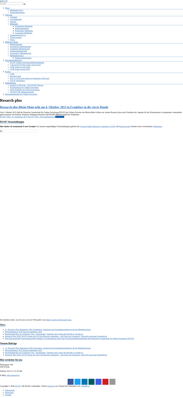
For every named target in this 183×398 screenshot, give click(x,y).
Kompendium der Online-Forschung (24, 87)
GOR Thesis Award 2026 (20, 67)
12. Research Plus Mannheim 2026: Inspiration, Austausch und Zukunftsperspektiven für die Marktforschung (48, 330)
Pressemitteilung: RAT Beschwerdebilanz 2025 (23, 332)
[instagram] (98, 382)
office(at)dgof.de (13, 375)
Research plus (15, 76)
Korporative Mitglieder (24, 31)
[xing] (91, 382)
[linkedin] (85, 382)
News (7, 8)
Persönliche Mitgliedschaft (20, 47)
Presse (12, 40)
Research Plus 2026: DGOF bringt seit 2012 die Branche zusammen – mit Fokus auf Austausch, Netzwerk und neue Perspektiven (56, 336)
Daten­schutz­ (10, 390)
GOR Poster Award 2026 (20, 69)
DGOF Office (5, 117)
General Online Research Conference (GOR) (97, 126)
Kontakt (8, 395)
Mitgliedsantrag (16, 44)
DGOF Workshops (17, 81)
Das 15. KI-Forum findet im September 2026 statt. (29, 78)
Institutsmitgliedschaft (18, 51)
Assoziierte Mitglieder (23, 33)
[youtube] (105, 382)
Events (7, 71)
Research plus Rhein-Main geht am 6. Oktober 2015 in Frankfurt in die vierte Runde (54, 107)
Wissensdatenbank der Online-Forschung (21, 94)
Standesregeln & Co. (18, 35)
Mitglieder (14, 24)
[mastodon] (112, 382)
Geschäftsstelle (16, 19)
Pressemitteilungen (17, 12)
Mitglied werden (11, 42)
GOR (12, 74)
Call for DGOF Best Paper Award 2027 (25, 65)
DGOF (30, 117)
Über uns (8, 15)
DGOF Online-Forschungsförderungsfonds (27, 63)
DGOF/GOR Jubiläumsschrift (22, 92)
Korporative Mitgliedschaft (20, 53)
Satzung (13, 22)
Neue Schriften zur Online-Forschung (25, 90)
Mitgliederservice (17, 56)
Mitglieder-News (16, 10)
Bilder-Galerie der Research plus (58, 320)
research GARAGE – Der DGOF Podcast (26, 85)
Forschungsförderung (13, 60)
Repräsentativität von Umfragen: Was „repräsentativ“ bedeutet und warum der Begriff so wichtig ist (44, 334)
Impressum (9, 393)
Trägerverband (15, 37)
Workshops (157, 126)
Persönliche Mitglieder (24, 26)
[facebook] (71, 382)
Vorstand (13, 17)
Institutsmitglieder (22, 28)
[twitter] (78, 382)
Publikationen (10, 83)
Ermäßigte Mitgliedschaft (20, 49)
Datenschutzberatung (23, 58)
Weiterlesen (59, 117)
